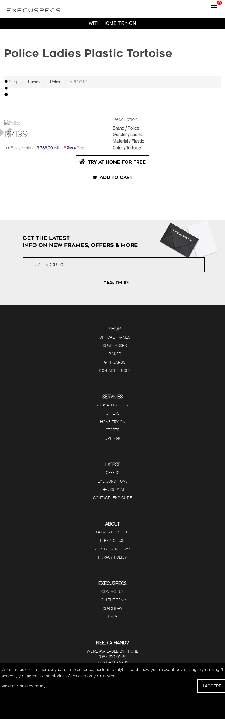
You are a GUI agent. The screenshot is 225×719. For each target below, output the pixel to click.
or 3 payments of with (35, 147)
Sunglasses (115, 345)
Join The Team (112, 600)
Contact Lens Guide (112, 497)
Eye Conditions (113, 481)
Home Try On (112, 421)
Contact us (112, 591)
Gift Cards (114, 362)
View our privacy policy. (23, 686)
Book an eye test (112, 405)
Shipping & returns (112, 549)
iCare (112, 616)
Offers (113, 413)
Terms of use (113, 540)
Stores (113, 430)
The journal (112, 489)
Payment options (112, 532)
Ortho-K (112, 438)
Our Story (112, 608)
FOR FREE (117, 162)
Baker (115, 353)
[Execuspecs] (33, 7)
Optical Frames (114, 337)
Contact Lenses (115, 370)
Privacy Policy (112, 557)
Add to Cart (114, 177)
